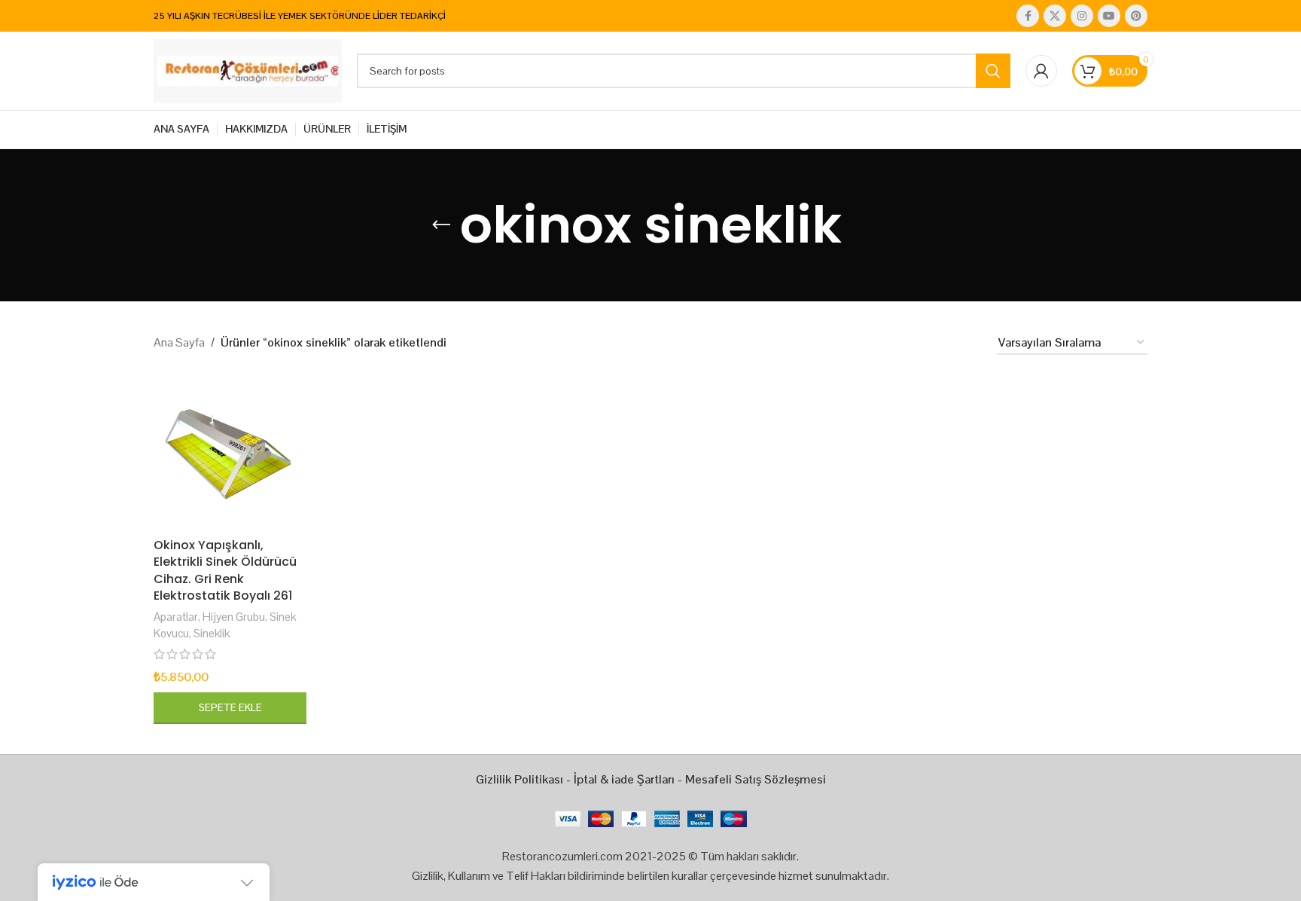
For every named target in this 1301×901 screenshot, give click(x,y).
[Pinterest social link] (1136, 16)
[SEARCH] (993, 70)
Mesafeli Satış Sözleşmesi (755, 779)
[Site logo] (248, 70)
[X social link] (1055, 16)
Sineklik (211, 633)
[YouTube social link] (1109, 16)
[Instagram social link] (1082, 16)
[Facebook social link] (1027, 16)
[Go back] (441, 225)
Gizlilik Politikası (519, 779)
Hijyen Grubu (234, 616)
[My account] (1041, 71)
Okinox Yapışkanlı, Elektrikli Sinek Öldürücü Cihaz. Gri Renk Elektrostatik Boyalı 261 (225, 570)
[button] (230, 708)
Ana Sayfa (179, 342)
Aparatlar (176, 616)
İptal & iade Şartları (624, 779)
